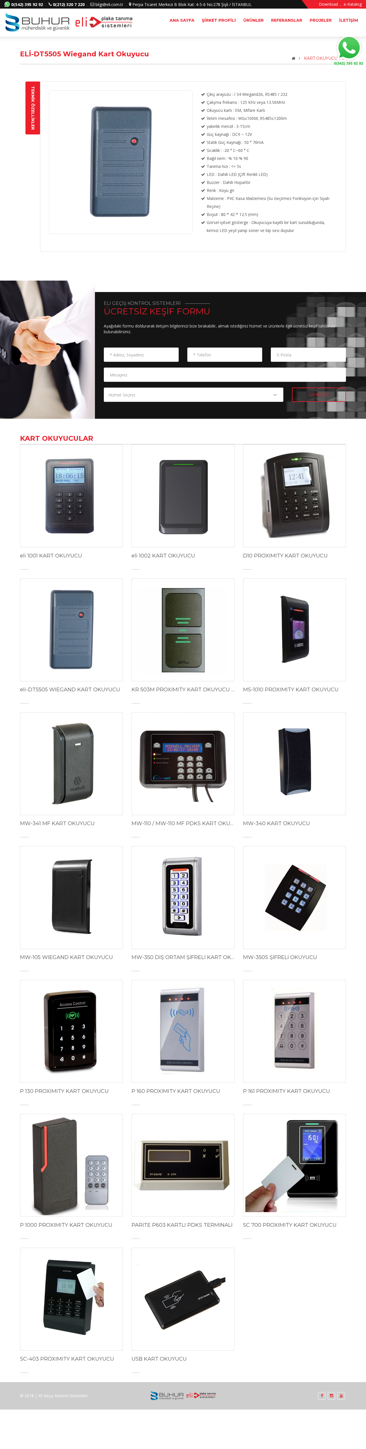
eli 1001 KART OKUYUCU (51, 555)
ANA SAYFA (182, 20)
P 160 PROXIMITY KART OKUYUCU (176, 1091)
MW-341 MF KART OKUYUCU (57, 823)
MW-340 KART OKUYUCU (276, 823)
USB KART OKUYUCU (159, 1358)
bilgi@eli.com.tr (109, 4)
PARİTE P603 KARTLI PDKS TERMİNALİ (182, 1225)
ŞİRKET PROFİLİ (219, 20)
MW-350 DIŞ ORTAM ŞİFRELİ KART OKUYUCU (183, 957)
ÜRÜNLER (253, 20)
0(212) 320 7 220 (69, 4)
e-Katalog (353, 4)
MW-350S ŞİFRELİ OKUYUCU (280, 957)
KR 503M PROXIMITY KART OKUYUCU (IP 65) (183, 689)
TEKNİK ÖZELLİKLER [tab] (32, 108)
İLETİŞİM (348, 20)
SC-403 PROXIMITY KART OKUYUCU (67, 1358)
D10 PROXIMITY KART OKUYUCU (285, 555)
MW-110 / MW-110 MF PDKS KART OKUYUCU (183, 823)
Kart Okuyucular (325, 58)
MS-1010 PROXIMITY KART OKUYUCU (291, 689)
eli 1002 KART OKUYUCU (163, 555)
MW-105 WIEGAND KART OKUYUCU (66, 957)
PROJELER (321, 20)
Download (328, 4)
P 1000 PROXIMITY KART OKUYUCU (66, 1225)
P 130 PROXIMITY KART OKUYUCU (64, 1091)
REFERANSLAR (286, 20)
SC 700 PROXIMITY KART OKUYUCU (290, 1225)
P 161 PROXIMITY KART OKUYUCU (286, 1091)
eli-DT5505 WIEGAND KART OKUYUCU (70, 689)
